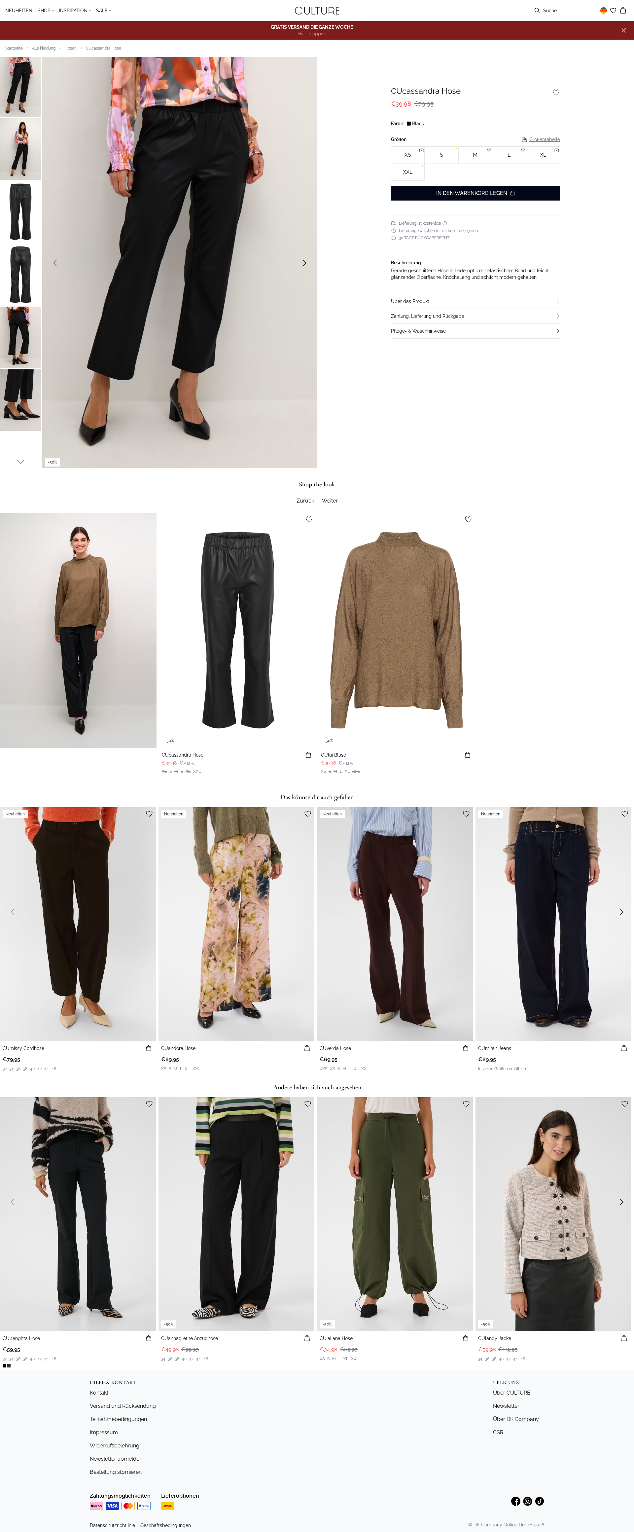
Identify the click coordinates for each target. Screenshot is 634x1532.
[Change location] (603, 10)
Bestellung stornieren (116, 1472)
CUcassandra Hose (103, 48)
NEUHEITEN (18, 10)
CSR (498, 1432)
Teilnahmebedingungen (118, 1419)
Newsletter (506, 1406)
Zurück (305, 501)
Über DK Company (516, 1419)
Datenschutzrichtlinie (112, 1525)
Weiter (330, 501)
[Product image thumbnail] (20, 86)
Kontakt (99, 1393)
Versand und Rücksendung (123, 1406)
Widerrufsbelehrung (114, 1445)
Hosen (71, 48)
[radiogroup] (475, 164)
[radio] (441, 155)
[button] (475, 301)
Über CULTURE (511, 1393)
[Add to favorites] (556, 92)
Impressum (104, 1432)
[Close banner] (624, 30)
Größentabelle (544, 139)
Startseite (14, 48)
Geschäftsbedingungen (165, 1525)
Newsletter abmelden (116, 1459)
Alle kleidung (43, 48)
